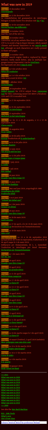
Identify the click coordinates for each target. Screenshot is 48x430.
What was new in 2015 (10, 389)
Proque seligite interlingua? (13, 348)
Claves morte (6, 125)
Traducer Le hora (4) (10, 309)
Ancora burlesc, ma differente (14, 27)
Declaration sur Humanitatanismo (15, 249)
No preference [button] (27, 422)
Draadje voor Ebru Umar (11, 302)
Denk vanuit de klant (10, 368)
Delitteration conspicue (11, 276)
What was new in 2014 (10, 392)
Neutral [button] (12, 422)
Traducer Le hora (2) (10, 335)
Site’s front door (8, 418)
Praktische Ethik (8, 193)
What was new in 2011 (10, 400)
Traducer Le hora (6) (10, 282)
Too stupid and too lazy (11, 151)
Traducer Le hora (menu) (12, 322)
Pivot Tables (6, 131)
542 (24, 77)
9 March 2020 (26, 64)
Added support (8, 91)
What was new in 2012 (10, 397)
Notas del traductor (9, 71)
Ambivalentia (7, 219)
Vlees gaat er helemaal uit (12, 315)
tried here (35, 62)
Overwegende (7, 11)
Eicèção (4, 138)
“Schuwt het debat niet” (11, 200)
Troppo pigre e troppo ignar (13, 158)
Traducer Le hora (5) (10, 289)
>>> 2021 (4, 374)
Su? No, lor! (6, 256)
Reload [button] (37, 422)
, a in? (5, 233)
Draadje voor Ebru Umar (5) (13, 177)
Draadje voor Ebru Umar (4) (13, 213)
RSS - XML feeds (8, 413)
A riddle (4, 164)
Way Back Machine (20, 409)
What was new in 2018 (10, 382)
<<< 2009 (4, 405)
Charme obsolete (8, 144)
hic (38, 20)
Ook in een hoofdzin (9, 184)
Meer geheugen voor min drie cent (16, 342)
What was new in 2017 (10, 384)
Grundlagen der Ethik (10, 191)
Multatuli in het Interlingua (13, 116)
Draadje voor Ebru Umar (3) (13, 263)
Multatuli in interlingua (11, 109)
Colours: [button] (4, 422)
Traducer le (6, 226)
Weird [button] (18, 422)
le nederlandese (27, 138)
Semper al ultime (8, 206)
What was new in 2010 (10, 402)
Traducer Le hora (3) (10, 328)
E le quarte (5, 361)
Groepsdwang (7, 84)
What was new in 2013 (10, 395)
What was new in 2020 (10, 377)
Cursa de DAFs (7, 355)
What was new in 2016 (10, 387)
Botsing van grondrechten (12, 269)
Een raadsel (6, 171)
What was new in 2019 (10, 379)
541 (2, 102)
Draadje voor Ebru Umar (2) (13, 295)
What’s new (6, 415)
